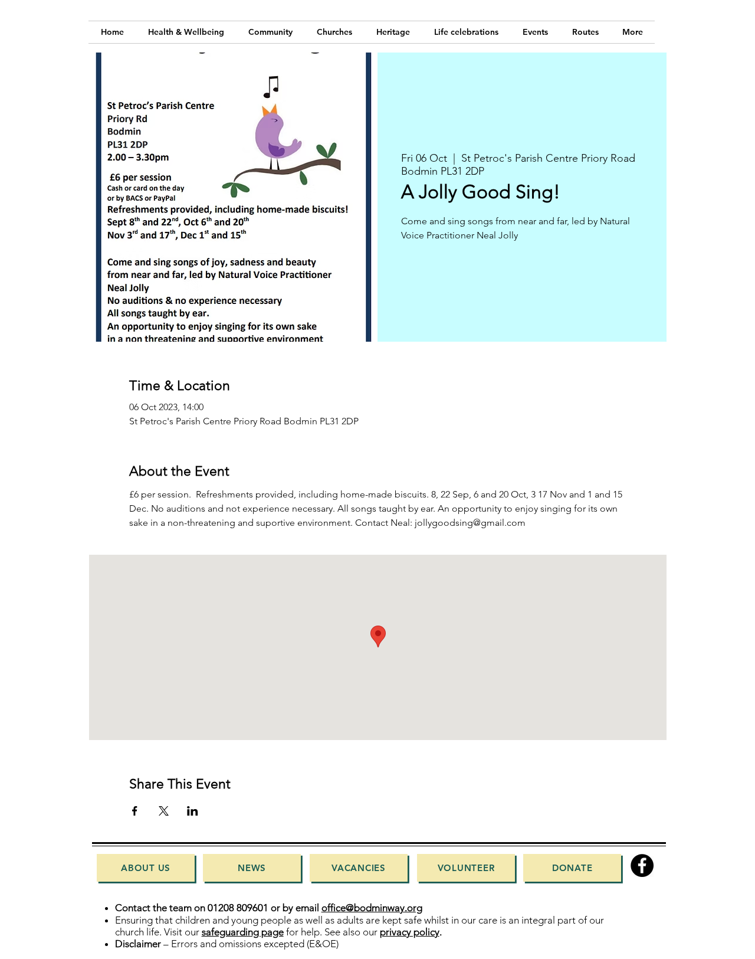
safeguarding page (243, 932)
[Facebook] (642, 865)
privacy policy (409, 932)
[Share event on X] (163, 811)
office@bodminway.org (371, 908)
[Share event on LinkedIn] (192, 811)
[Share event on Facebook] (134, 811)
